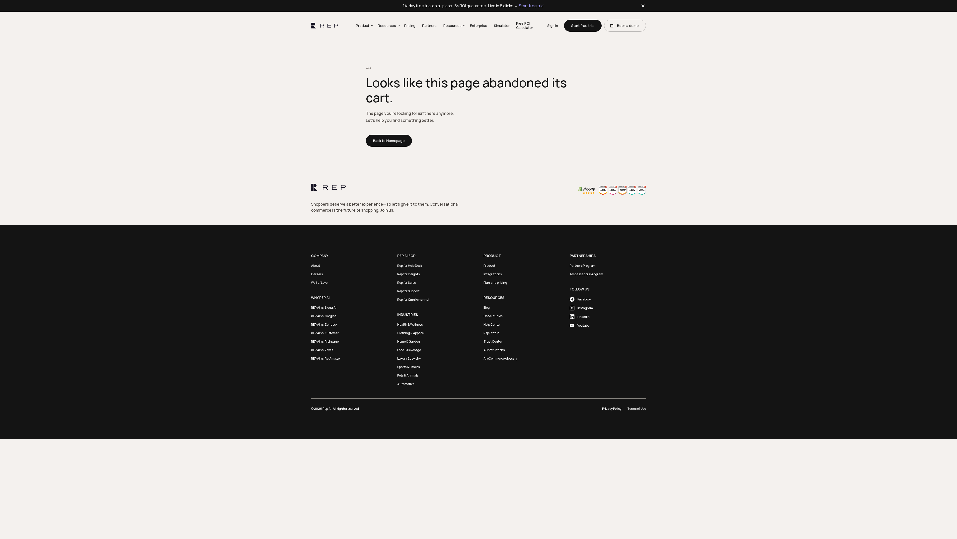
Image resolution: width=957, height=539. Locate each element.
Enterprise (478, 25)
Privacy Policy (611, 408)
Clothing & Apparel (410, 333)
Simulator (502, 25)
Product (489, 266)
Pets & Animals (407, 375)
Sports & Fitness (408, 367)
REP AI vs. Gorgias (323, 316)
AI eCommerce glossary (500, 358)
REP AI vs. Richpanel (325, 341)
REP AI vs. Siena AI (323, 307)
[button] (363, 26)
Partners (429, 25)
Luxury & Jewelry (409, 358)
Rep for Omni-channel (413, 299)
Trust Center (492, 341)
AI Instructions (494, 350)
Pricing (409, 25)
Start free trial (531, 5)
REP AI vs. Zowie (322, 350)
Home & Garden (408, 341)
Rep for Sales (406, 282)
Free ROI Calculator (524, 25)
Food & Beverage (409, 350)
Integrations (492, 274)
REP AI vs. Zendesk (324, 324)
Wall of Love (319, 282)
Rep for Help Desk (409, 266)
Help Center (492, 324)
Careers (317, 274)
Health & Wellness (410, 324)
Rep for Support (408, 291)
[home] (324, 26)
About (315, 266)
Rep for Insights (408, 274)
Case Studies (492, 316)
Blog (486, 307)
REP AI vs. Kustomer (325, 333)
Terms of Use (636, 408)
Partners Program (583, 266)
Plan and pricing (495, 282)
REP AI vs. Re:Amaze (325, 358)
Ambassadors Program (586, 274)
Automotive (405, 384)
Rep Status (491, 333)
